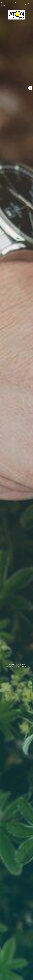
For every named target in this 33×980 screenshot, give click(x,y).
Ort (16, 3)
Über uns (9, 3)
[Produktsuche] (30, 88)
